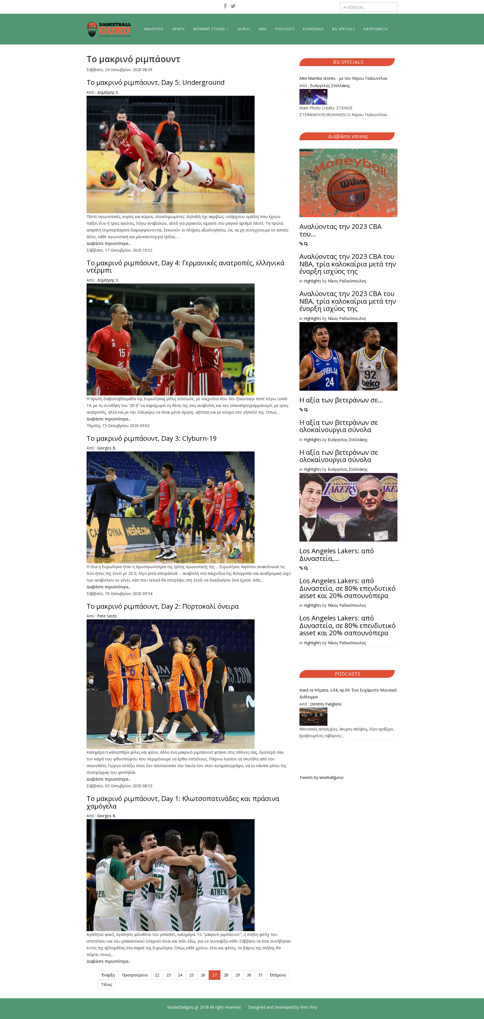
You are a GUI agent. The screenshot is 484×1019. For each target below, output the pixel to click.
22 (157, 975)
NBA (263, 29)
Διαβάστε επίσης (348, 136)
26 (203, 975)
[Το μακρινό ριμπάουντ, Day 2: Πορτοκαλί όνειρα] (189, 684)
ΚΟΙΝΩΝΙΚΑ (313, 29)
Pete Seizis (107, 616)
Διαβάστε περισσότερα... (109, 243)
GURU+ (244, 29)
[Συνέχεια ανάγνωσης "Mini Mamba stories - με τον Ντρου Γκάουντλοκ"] (348, 97)
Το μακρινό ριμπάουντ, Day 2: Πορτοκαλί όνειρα (163, 606)
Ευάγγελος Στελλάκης (330, 85)
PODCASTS (284, 29)
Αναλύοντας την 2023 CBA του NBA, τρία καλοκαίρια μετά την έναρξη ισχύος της (347, 264)
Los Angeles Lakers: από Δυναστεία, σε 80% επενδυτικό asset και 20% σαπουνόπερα (347, 588)
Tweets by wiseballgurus (321, 777)
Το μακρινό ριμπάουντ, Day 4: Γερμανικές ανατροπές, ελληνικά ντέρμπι (185, 266)
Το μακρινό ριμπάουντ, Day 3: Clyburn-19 (152, 438)
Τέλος (106, 984)
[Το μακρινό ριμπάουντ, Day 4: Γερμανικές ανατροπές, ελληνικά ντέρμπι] (189, 339)
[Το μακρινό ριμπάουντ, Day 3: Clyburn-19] (189, 507)
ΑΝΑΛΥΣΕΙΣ (154, 29)
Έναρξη (108, 975)
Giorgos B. (106, 448)
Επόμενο (278, 975)
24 (180, 975)
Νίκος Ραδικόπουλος (347, 281)
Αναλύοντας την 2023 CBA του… (340, 230)
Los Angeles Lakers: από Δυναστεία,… (336, 554)
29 (237, 975)
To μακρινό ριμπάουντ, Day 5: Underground (156, 82)
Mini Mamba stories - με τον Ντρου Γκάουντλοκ (343, 78)
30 (249, 975)
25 (191, 975)
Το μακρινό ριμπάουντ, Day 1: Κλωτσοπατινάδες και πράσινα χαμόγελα (183, 802)
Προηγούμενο (135, 975)
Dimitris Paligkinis (326, 704)
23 (168, 975)
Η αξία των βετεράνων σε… (341, 399)
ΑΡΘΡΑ (178, 29)
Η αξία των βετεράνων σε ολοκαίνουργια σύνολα (338, 426)
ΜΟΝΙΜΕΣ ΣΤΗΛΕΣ (209, 29)
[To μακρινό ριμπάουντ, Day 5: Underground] (189, 154)
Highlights (312, 281)
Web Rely (308, 1007)
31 (260, 975)
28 (226, 975)
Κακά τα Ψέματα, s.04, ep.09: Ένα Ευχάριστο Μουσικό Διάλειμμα (348, 693)
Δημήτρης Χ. (108, 92)
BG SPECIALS (343, 29)
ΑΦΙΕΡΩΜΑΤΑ (375, 29)
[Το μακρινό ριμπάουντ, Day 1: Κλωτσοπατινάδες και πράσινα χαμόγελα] (189, 875)
